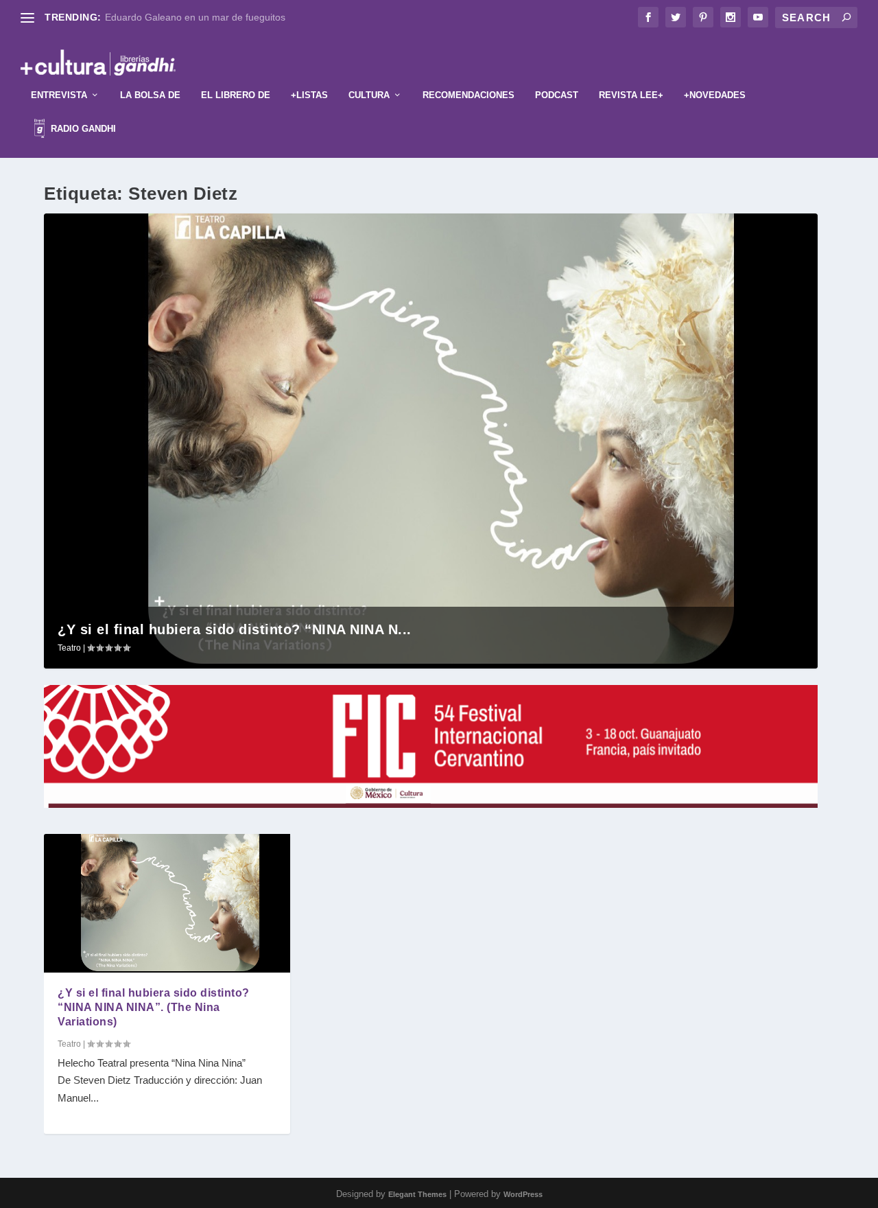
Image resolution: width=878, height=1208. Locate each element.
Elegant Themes (417, 1194)
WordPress (523, 1194)
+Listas (309, 95)
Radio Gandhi (82, 129)
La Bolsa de (150, 95)
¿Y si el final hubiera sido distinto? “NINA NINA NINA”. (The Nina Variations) (154, 1007)
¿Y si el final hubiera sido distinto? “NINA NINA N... (235, 629)
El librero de (235, 95)
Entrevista (59, 95)
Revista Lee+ (631, 95)
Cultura (369, 95)
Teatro (69, 648)
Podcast (556, 95)
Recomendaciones (468, 95)
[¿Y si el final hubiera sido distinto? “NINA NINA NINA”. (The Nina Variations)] (167, 903)
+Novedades (715, 95)
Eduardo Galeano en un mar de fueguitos (195, 17)
